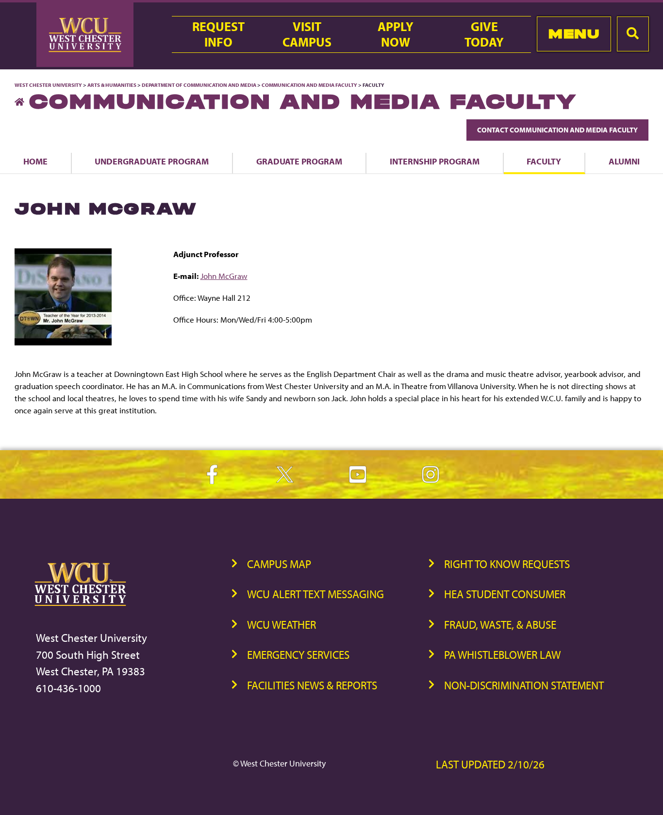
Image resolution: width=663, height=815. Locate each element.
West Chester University (48, 85)
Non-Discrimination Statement (524, 685)
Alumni (624, 161)
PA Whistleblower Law (502, 655)
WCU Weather (281, 625)
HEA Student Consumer (504, 594)
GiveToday (484, 34)
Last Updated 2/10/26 (490, 764)
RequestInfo (218, 34)
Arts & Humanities (111, 85)
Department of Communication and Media (199, 85)
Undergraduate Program (152, 161)
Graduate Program (299, 161)
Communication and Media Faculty (309, 85)
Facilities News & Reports (312, 685)
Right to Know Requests (507, 564)
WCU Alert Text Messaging (315, 594)
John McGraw (224, 276)
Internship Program (435, 161)
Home (35, 161)
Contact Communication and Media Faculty (557, 129)
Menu (573, 33)
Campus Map (279, 564)
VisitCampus (307, 34)
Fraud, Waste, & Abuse (500, 625)
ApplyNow (396, 34)
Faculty (544, 161)
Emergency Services (298, 655)
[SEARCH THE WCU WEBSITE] (633, 33)
